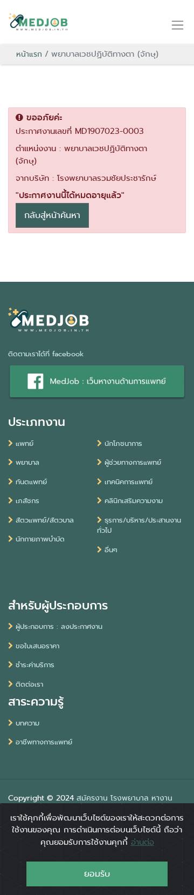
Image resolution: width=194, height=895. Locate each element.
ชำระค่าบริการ (35, 665)
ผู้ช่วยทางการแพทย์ (133, 462)
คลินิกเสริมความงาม (134, 501)
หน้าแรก (29, 54)
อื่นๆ (111, 550)
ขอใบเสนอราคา (37, 646)
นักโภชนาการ (123, 443)
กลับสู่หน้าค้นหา (52, 215)
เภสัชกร (27, 501)
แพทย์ (24, 443)
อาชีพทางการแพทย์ (44, 742)
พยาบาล (27, 462)
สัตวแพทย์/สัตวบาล (45, 520)
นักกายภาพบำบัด (40, 539)
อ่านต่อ (142, 842)
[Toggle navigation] (177, 24)
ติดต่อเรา (29, 684)
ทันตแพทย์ (31, 482)
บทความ (27, 723)
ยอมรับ (97, 873)
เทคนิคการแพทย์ (129, 482)
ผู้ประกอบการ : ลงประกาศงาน (59, 626)
